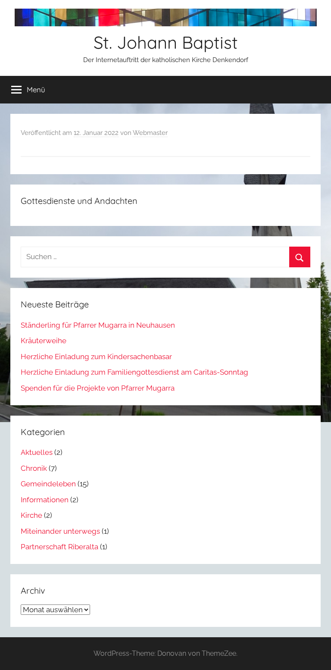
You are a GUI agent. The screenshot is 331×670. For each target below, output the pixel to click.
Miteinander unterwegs (60, 531)
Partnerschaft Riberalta (59, 546)
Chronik (34, 468)
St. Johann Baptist (166, 42)
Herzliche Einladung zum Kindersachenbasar (96, 356)
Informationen (45, 499)
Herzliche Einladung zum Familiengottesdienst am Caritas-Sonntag (134, 372)
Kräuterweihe (43, 340)
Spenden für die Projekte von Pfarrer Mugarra (98, 388)
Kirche (31, 515)
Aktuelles (37, 452)
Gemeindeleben (48, 483)
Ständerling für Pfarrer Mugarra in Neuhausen (98, 325)
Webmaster (150, 133)
